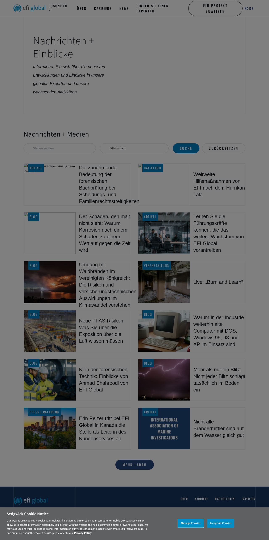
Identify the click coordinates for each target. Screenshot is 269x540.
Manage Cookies (191, 523)
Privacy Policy (83, 533)
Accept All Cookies (221, 523)
